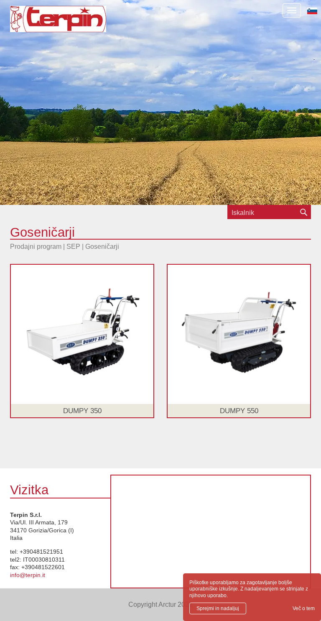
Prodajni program (35, 246)
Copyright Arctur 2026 (160, 604)
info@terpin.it (27, 575)
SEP (73, 246)
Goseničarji (102, 246)
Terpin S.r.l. (72, 23)
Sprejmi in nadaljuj (217, 608)
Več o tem (304, 608)
